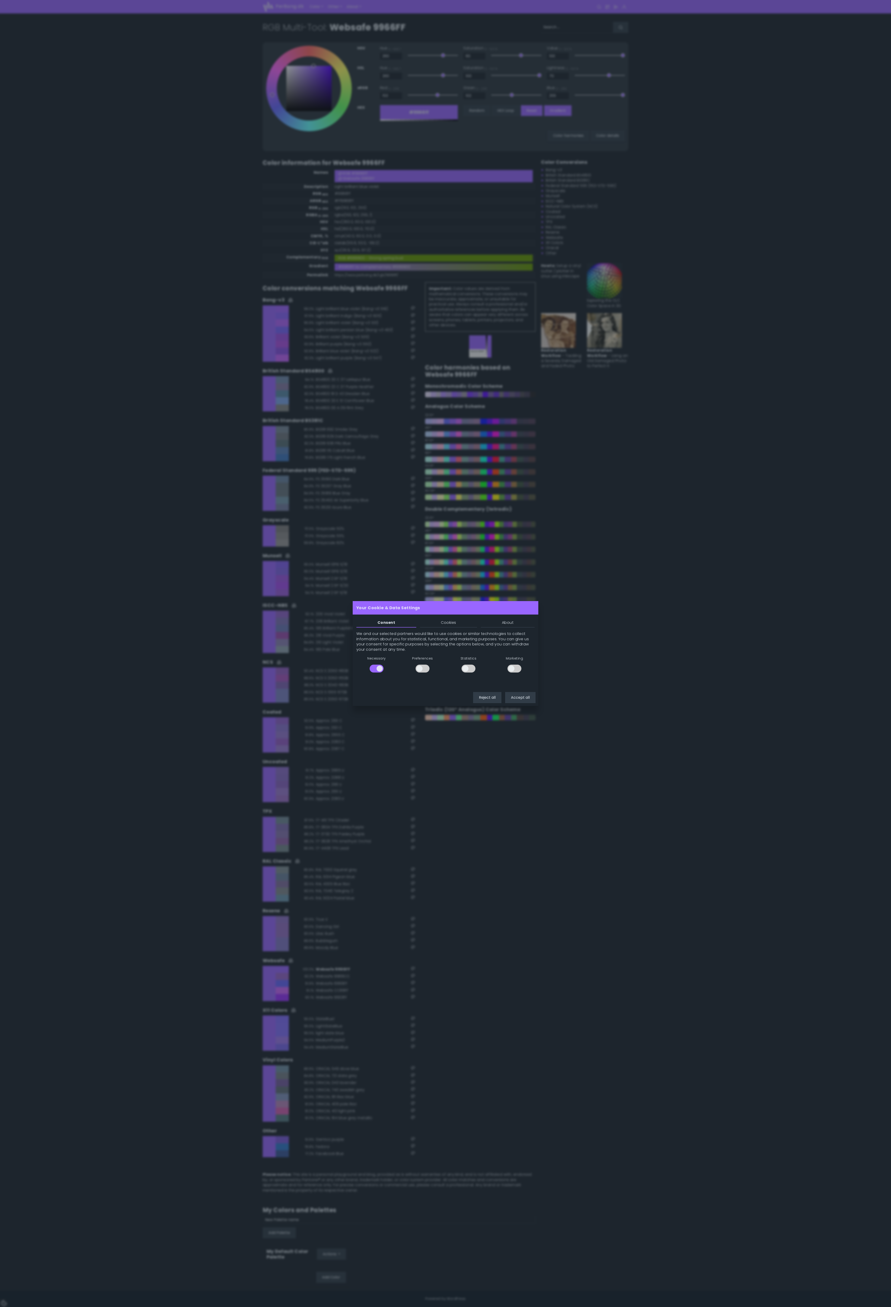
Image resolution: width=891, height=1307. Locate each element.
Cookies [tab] (448, 622)
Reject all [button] (487, 697)
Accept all (520, 697)
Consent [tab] (386, 622)
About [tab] (507, 622)
